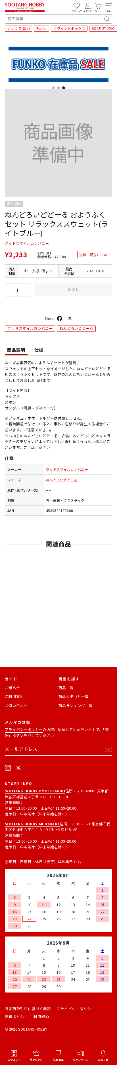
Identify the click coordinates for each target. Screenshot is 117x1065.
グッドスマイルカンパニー (27, 243)
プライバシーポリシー (24, 729)
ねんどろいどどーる (76, 328)
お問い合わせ (16, 705)
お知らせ (12, 687)
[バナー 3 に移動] (63, 87)
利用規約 (41, 1016)
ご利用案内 (14, 696)
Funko (41, 28)
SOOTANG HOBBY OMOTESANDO (35, 790)
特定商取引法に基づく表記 (28, 1008)
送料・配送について (95, 254)
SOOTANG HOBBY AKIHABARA (32, 823)
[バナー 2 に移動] (58, 87)
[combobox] (58, 19)
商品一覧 (66, 687)
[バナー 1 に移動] (53, 87)
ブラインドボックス (69, 28)
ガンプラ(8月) (18, 28)
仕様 (38, 350)
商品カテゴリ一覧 (73, 696)
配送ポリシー (16, 1016)
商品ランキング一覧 (75, 705)
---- (48, 490)
